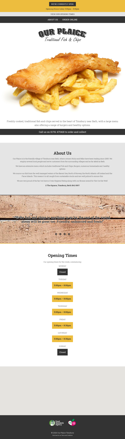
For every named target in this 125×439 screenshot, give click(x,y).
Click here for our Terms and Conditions (62, 435)
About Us (53, 19)
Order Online (69, 19)
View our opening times (62, 14)
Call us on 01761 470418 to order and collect (62, 131)
